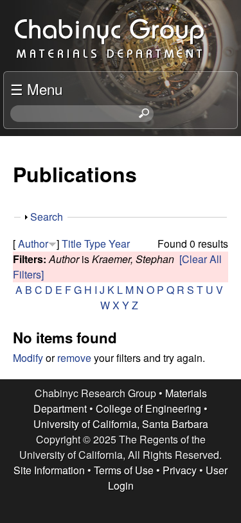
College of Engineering (148, 408)
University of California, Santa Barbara (120, 423)
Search (46, 216)
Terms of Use (124, 470)
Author (33, 243)
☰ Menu (36, 88)
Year (119, 243)
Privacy (180, 470)
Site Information (49, 470)
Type (95, 243)
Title (72, 243)
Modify (28, 357)
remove (74, 357)
